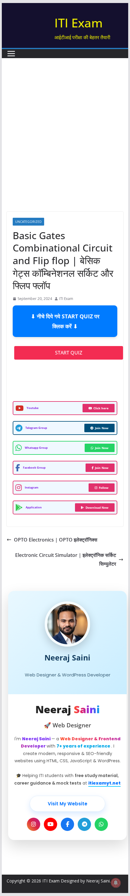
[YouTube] (50, 824)
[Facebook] (67, 824)
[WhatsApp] (101, 824)
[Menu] (11, 53)
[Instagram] (33, 824)
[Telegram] (84, 824)
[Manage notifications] (116, 883)
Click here (101, 408)
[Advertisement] (65, 126)
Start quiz (68, 352)
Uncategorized (28, 222)
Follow (104, 487)
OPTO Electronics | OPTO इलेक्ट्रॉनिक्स (55, 539)
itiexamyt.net (104, 783)
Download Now (97, 507)
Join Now (102, 428)
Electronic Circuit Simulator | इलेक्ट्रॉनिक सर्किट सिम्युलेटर (65, 559)
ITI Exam (78, 22)
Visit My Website (67, 804)
